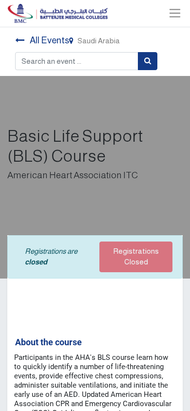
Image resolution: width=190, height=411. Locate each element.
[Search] (147, 61)
